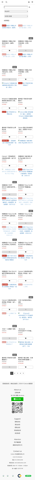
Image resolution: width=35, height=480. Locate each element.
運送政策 (17, 424)
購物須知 (17, 422)
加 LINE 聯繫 (14, 395)
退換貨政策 (17, 430)
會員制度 (17, 433)
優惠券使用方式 (17, 445)
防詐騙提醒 (17, 442)
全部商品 (6, 20)
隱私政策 (17, 427)
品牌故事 (17, 392)
